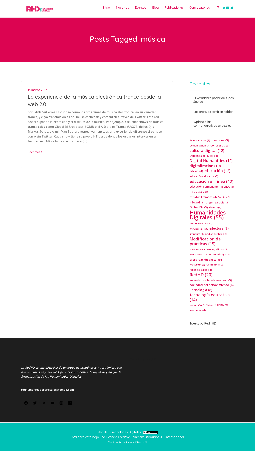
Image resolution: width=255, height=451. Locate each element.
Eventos (224, 197)
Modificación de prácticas (205, 241)
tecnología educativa (210, 297)
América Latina (200, 140)
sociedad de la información (211, 280)
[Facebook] (26, 403)
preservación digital (206, 259)
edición (196, 171)
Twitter (211, 305)
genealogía (219, 202)
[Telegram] (43, 403)
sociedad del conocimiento (212, 285)
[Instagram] (61, 403)
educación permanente (206, 186)
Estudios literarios (203, 197)
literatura (197, 234)
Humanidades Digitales (208, 215)
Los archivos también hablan (213, 112)
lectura (220, 228)
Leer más (34, 152)
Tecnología (201, 290)
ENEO (229, 186)
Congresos (220, 145)
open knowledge (218, 254)
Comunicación (200, 145)
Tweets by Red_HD (203, 323)
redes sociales (201, 269)
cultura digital (207, 150)
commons (220, 140)
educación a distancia (204, 176)
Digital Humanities (211, 160)
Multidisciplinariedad (202, 249)
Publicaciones (214, 264)
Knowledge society (201, 229)
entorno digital (199, 192)
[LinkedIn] (70, 403)
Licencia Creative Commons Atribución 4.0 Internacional (145, 437)
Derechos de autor (204, 155)
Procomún (197, 264)
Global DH (199, 207)
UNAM (222, 305)
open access (198, 254)
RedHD (201, 274)
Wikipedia (198, 310)
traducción (198, 305)
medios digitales (216, 234)
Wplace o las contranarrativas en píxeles (212, 123)
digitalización (205, 165)
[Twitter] (35, 403)
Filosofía (199, 202)
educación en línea (212, 181)
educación (217, 170)
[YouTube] (52, 403)
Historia (215, 207)
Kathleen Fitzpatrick (201, 223)
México (222, 249)
